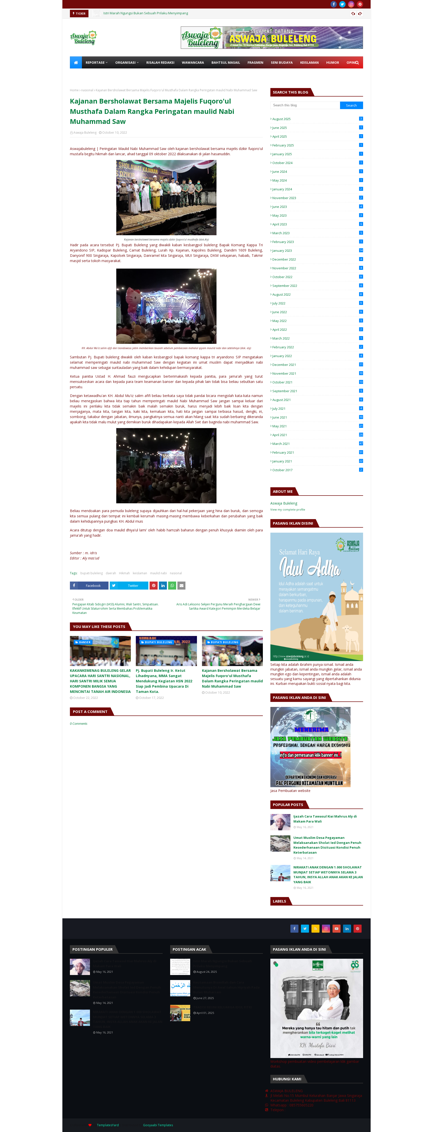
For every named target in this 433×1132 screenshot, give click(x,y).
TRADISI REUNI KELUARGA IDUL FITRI (222, 1007)
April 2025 (317, 136)
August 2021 (317, 399)
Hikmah (124, 573)
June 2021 (317, 417)
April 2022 (317, 329)
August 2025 (317, 119)
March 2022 (317, 338)
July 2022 (317, 303)
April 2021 (317, 435)
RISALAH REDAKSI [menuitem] (160, 62)
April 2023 (317, 224)
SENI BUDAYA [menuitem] (282, 62)
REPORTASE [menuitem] (95, 62)
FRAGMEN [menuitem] (255, 62)
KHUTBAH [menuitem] (82, 74)
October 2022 (317, 277)
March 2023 (317, 233)
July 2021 (317, 408)
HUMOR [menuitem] (332, 62)
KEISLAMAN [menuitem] (309, 62)
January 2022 (317, 356)
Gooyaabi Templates (158, 1125)
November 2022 (317, 268)
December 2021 (317, 364)
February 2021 (317, 452)
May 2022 (317, 320)
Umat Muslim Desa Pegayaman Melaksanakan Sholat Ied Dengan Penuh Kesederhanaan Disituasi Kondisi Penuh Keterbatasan (327, 845)
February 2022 (317, 347)
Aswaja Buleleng (84, 132)
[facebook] (334, 4)
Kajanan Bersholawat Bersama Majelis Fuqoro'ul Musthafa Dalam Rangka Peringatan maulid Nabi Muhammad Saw (232, 678)
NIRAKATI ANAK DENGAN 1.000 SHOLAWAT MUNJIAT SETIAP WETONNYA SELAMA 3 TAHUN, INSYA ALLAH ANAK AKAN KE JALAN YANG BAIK (328, 874)
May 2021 (317, 426)
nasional (87, 90)
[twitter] (342, 4)
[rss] (315, 929)
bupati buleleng (91, 573)
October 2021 (317, 382)
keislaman (140, 573)
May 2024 (317, 180)
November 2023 (317, 198)
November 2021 (317, 373)
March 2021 (317, 443)
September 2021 (317, 391)
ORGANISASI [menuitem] (125, 62)
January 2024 (317, 189)
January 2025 (317, 154)
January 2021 (317, 461)
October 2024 (317, 162)
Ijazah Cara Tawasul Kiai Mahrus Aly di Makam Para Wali (325, 819)
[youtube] (337, 929)
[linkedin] (347, 929)
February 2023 (317, 241)
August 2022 (317, 294)
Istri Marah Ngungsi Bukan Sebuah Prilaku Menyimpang (222, 963)
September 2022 (317, 285)
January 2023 (317, 250)
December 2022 (317, 259)
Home (74, 90)
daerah (111, 573)
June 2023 (317, 206)
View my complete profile (287, 509)
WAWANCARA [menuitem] (193, 62)
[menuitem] (76, 62)
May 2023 (317, 215)
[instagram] (351, 4)
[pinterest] (360, 4)
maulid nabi (158, 573)
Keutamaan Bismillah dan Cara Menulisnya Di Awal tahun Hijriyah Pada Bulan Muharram (170, 13)
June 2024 (317, 171)
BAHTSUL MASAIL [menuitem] (225, 62)
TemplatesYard (108, 1125)
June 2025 (317, 127)
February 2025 (317, 145)
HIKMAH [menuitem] (104, 74)
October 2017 (317, 470)
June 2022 (317, 312)
